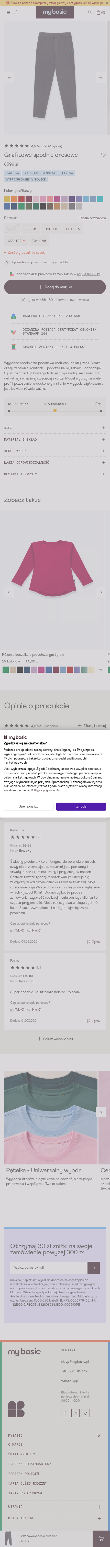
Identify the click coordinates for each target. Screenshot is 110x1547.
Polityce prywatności (45, 790)
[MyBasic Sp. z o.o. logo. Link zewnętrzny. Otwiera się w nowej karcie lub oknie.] (15, 737)
